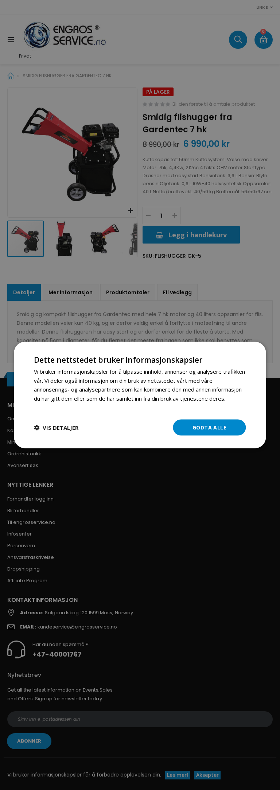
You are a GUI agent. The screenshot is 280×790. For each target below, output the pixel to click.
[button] (56, 428)
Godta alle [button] (209, 427)
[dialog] (140, 395)
